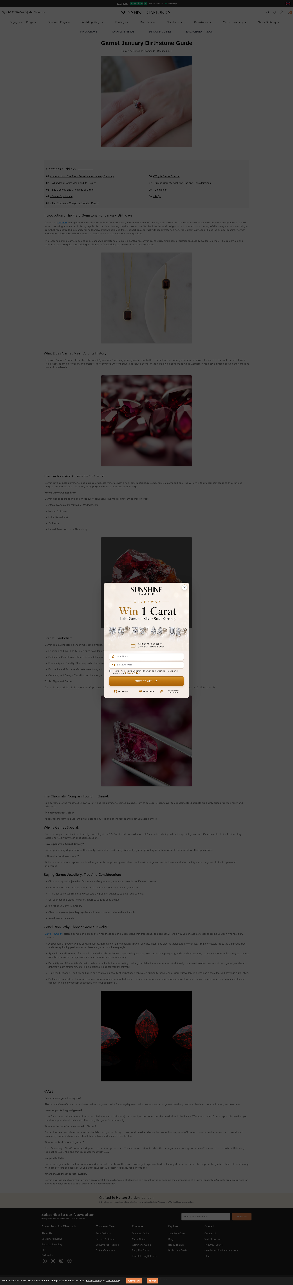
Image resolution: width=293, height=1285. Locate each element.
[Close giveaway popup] (184, 587)
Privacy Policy (132, 673)
